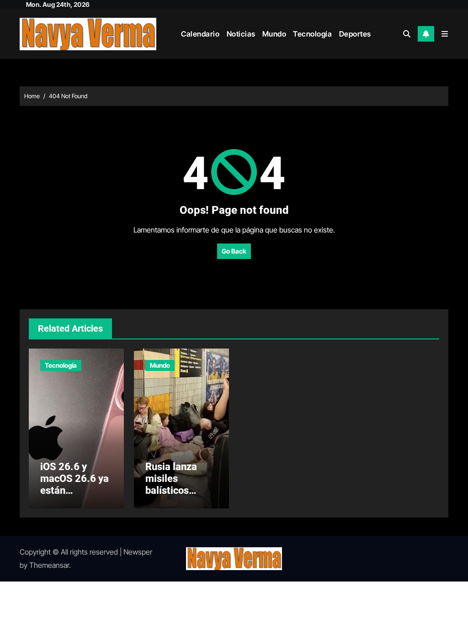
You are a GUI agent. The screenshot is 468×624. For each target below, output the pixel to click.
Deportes (355, 33)
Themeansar (49, 565)
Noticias (241, 33)
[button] (444, 34)
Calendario (200, 33)
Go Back (234, 251)
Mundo (274, 33)
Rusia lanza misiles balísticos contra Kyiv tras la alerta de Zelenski (180, 497)
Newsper (137, 551)
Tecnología (312, 33)
